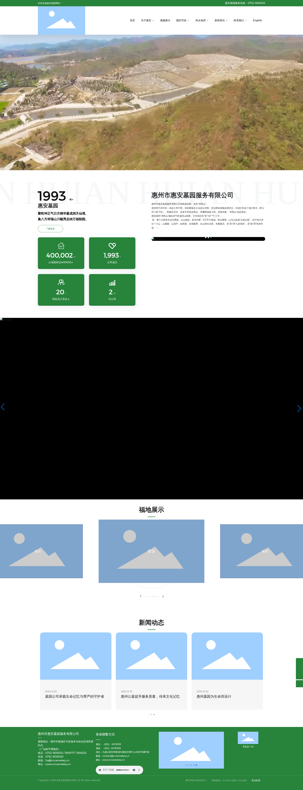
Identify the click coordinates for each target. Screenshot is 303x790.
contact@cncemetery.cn (115, 756)
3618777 (70, 752)
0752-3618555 (256, 3)
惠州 (234, 780)
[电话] (299, 661)
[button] (205, 237)
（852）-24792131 (111, 744)
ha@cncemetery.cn (57, 760)
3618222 (81, 752)
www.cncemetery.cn (58, 764)
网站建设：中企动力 (222, 780)
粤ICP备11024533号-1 (196, 780)
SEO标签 (242, 780)
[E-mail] (299, 668)
